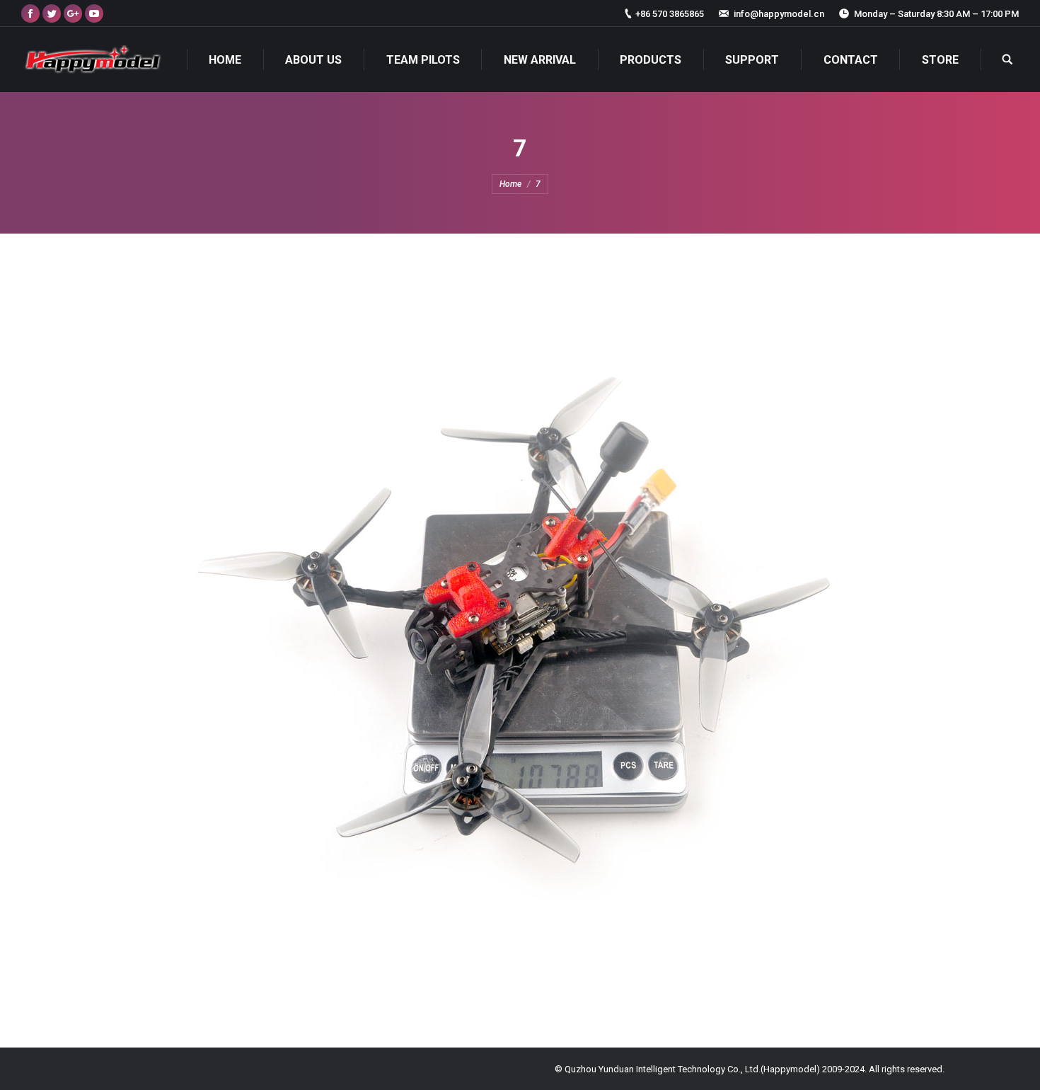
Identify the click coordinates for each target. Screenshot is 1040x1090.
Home (510, 184)
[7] (520, 637)
